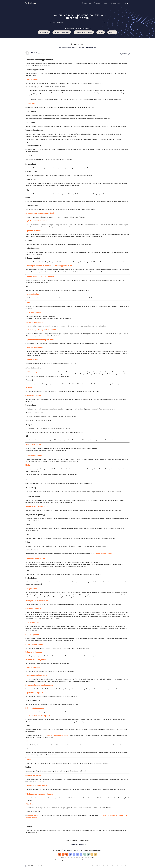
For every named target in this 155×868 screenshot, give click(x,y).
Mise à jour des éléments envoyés (37, 601)
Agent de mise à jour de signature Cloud (39, 213)
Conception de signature (84, 32)
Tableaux (28, 759)
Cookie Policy (115, 865)
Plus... (111, 32)
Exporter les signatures (33, 359)
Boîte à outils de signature (34, 708)
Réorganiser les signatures (35, 558)
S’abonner (125, 53)
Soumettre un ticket (77, 844)
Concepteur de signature (34, 644)
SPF (27, 741)
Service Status (125, 865)
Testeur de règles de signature (36, 675)
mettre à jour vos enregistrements (57, 735)
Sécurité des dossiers (33, 395)
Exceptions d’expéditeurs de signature (39, 685)
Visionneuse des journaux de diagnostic (39, 276)
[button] (87, 3)
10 (95, 854)
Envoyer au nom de (32, 589)
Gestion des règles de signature (36, 506)
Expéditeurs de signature (34, 693)
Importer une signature (33, 455)
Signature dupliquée (32, 294)
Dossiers (28, 388)
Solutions (81, 47)
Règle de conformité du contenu (36, 221)
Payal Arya (33, 52)
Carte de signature (32, 634)
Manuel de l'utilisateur (61, 32)
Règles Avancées (31, 79)
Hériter (28, 465)
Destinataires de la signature (35, 660)
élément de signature (34, 815)
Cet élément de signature (33, 372)
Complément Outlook (33, 776)
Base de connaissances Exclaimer (67, 47)
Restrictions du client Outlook (36, 785)
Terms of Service (96, 865)
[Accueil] (30, 3)
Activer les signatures (33, 312)
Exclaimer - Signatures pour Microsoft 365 (40, 330)
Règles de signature (32, 667)
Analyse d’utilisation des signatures (38, 716)
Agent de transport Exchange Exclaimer (39, 340)
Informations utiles (91, 47)
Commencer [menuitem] (44, 32)
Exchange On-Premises (34, 347)
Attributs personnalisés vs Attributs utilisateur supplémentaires (48, 266)
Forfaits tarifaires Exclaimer (102, 553)
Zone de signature (31, 622)
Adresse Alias (30, 103)
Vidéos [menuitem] (100, 32)
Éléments (28, 302)
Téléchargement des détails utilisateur (39, 794)
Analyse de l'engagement (34, 322)
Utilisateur (29, 804)
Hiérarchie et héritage (33, 444)
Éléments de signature (33, 652)
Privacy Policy (106, 865)
